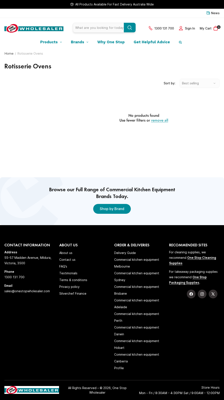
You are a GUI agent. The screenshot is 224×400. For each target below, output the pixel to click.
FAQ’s (63, 266)
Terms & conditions (73, 280)
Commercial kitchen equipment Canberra (136, 358)
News (215, 13)
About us (65, 253)
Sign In (190, 28)
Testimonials (68, 273)
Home (9, 53)
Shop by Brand (112, 209)
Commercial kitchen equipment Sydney (136, 276)
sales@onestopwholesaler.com (27, 291)
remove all (159, 120)
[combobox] (104, 28)
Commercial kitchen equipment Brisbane (136, 290)
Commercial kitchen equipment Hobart (136, 344)
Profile (119, 368)
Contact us (67, 259)
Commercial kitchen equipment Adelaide (136, 303)
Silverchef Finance (72, 293)
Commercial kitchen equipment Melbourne (136, 263)
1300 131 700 (164, 28)
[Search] (130, 27)
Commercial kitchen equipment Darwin (136, 330)
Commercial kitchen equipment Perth (136, 317)
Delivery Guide (125, 253)
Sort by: (169, 83)
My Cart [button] (209, 28)
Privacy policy (69, 287)
